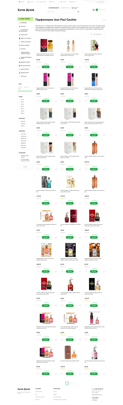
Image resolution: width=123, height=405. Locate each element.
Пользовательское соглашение (60, 399)
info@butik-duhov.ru (65, 7)
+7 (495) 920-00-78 (53, 8)
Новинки (22, 1)
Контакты (74, 1)
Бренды (55, 394)
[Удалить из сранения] (56, 66)
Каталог (55, 391)
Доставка (32, 1)
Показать (25, 166)
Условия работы (63, 1)
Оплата (53, 1)
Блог (36, 394)
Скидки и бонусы (42, 1)
